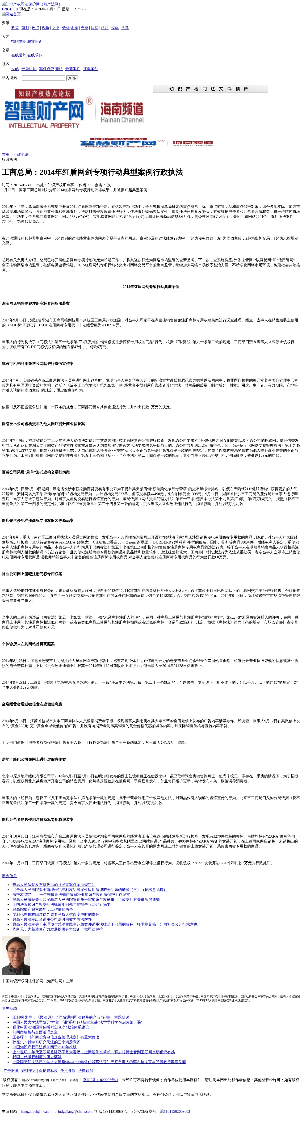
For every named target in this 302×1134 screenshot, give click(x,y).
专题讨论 (29, 69)
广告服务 (11, 1071)
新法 (59, 69)
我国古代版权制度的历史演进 (37, 1057)
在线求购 (34, 55)
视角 (45, 28)
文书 (55, 28)
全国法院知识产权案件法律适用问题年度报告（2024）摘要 (62, 904)
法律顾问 (85, 1071)
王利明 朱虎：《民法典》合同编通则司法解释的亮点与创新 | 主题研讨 (71, 1017)
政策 (15, 28)
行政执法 (21, 154)
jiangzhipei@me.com (36, 1111)
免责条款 (68, 1071)
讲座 (74, 28)
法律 (125, 28)
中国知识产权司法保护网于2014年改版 (45, 1047)
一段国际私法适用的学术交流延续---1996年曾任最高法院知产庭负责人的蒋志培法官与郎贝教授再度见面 (99, 1062)
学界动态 (9, 1009)
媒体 (115, 28)
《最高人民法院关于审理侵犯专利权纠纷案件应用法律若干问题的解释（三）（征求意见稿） (90, 890)
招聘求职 (18, 41)
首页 (5, 154)
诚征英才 (28, 1071)
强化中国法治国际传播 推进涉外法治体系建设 (51, 1027)
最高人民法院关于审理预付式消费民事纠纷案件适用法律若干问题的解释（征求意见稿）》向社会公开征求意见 (105, 924)
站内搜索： (11, 78)
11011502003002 (177, 1111)
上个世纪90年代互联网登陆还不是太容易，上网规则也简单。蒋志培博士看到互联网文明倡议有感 (94, 1052)
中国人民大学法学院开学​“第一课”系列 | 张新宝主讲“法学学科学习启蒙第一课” (78, 1022)
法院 (94, 28)
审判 (25, 28)
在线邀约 (18, 55)
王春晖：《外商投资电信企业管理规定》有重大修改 (56, 1037)
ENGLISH (10, 9)
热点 (35, 28)
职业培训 (34, 41)
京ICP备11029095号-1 (100, 1080)
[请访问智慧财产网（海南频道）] (151, 147)
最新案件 (72, 69)
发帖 (15, 69)
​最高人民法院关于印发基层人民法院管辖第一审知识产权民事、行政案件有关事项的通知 (86, 900)
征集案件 (90, 69)
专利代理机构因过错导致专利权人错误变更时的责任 (56, 914)
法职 (105, 28)
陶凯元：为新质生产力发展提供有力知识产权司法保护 (58, 929)
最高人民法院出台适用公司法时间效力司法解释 (52, 919)
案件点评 (46, 69)
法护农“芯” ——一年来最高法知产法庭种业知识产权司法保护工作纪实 (71, 895)
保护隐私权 (48, 1071)
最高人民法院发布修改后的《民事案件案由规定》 (54, 885)
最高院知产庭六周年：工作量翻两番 (43, 909)
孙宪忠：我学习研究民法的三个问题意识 (46, 1042)
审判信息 (9, 876)
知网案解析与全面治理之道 (35, 1032)
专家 (84, 28)
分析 (66, 28)
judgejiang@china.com (75, 1111)
